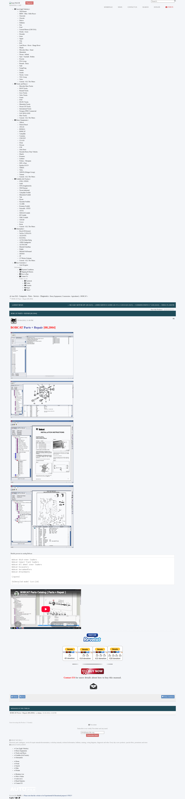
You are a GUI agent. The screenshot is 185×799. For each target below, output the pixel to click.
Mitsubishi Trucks (24, 104)
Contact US (19, 783)
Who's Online (19, 776)
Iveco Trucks (23, 93)
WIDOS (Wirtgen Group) (27, 172)
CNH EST (22, 138)
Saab (20, 66)
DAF (21, 100)
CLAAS (21, 140)
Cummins (22, 136)
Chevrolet (22, 16)
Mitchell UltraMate (25, 247)
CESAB (21, 220)
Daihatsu (22, 23)
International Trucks (25, 109)
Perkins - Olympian (25, 161)
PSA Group (22, 61)
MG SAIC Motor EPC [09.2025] (65, 305)
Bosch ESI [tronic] (25, 231)
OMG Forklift (23, 217)
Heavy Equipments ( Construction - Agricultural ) (64, 296)
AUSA (21, 211)
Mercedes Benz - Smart (26, 50)
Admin (40, 713)
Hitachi (21, 154)
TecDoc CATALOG (25, 233)
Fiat (20, 25)
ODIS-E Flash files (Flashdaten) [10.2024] (163, 305)
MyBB (19, 795)
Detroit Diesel (23, 125)
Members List (19, 774)
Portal (17, 764)
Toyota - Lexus (23, 75)
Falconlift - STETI (24, 208)
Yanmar (21, 174)
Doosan (21, 145)
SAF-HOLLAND (24, 113)
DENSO (22, 254)
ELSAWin (22, 238)
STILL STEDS (23, 181)
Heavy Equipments (21, 751)
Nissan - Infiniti (24, 54)
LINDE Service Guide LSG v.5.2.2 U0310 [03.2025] (98, 305)
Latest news (19, 779)
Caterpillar (22, 134)
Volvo (21, 79)
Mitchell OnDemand (25, 251)
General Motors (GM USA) (27, 29)
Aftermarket (19, 757)
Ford (20, 27)
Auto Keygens (23, 265)
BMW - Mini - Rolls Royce (27, 14)
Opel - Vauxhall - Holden (26, 57)
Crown (21, 222)
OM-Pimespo (23, 188)
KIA (20, 43)
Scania (21, 97)
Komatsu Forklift (24, 206)
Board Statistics (20, 781)
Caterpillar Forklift (24, 192)
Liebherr (21, 159)
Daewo (21, 20)
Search (17, 766)
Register (29, 3)
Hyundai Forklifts (24, 202)
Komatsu (22, 156)
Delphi (21, 249)
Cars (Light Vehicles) (21, 748)
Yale (20, 197)
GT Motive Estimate (25, 258)
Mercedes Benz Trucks (26, 86)
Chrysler (22, 18)
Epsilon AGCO (24, 165)
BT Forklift (22, 215)
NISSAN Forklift (24, 213)
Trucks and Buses (20, 753)
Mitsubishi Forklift (25, 195)
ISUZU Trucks (23, 102)
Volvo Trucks (23, 95)
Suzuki (21, 72)
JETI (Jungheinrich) (25, 186)
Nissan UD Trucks (25, 106)
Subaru (21, 70)
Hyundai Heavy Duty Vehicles (28, 152)
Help (16, 768)
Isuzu (21, 36)
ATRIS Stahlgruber (25, 242)
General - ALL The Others (27, 82)
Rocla (21, 224)
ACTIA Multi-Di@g (25, 240)
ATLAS (21, 127)
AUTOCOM (23, 245)
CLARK (22, 204)
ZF (20, 256)
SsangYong (22, 68)
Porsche (21, 59)
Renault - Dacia (24, 63)
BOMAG (22, 129)
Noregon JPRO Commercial (27, 111)
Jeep (20, 41)
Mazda (21, 48)
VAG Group (23, 77)
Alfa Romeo (23, 11)
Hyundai (22, 34)
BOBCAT (22, 131)
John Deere (22, 149)
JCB (20, 147)
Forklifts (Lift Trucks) (22, 755)
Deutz (21, 143)
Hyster (21, 199)
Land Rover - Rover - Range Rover (29, 45)
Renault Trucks (23, 91)
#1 (174, 319)
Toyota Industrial (24, 190)
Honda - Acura (23, 32)
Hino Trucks (23, 115)
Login (22, 3)
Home (17, 761)
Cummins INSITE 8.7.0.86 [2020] (131, 305)
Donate (17, 770)
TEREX (21, 168)
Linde (21, 183)
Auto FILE (14, 296)
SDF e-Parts (23, 163)
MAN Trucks (23, 88)
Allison (21, 122)
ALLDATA (22, 236)
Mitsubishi (22, 52)
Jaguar (21, 39)
